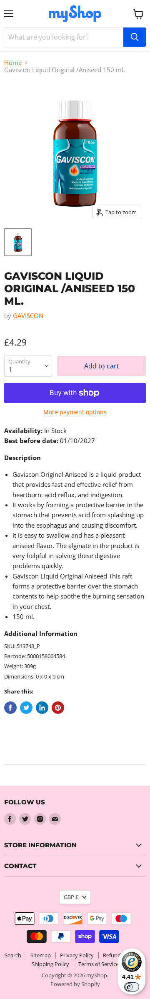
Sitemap (40, 955)
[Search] (134, 37)
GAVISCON (28, 315)
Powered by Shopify (75, 984)
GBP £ (71, 897)
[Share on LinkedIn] (42, 707)
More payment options (75, 412)
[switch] (131, 986)
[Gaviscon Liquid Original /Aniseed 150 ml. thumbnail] (18, 242)
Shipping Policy (50, 964)
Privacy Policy (77, 955)
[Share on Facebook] (10, 707)
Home (13, 62)
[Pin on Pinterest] (58, 707)
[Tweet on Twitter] (26, 707)
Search (13, 955)
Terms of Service (98, 964)
